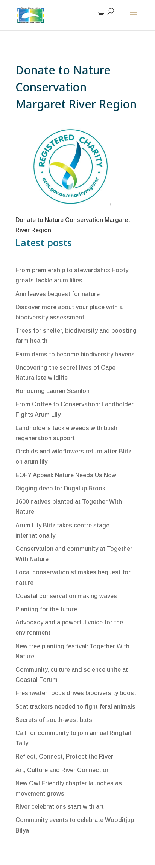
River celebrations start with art (59, 806)
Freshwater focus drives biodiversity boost (75, 693)
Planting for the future (46, 609)
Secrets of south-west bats (53, 720)
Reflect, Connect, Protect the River (64, 756)
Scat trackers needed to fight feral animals (75, 706)
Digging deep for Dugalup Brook (60, 488)
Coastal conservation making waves (66, 596)
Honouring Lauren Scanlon (52, 391)
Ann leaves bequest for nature (57, 294)
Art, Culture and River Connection (62, 770)
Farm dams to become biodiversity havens (75, 354)
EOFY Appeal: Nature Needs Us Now (65, 475)
